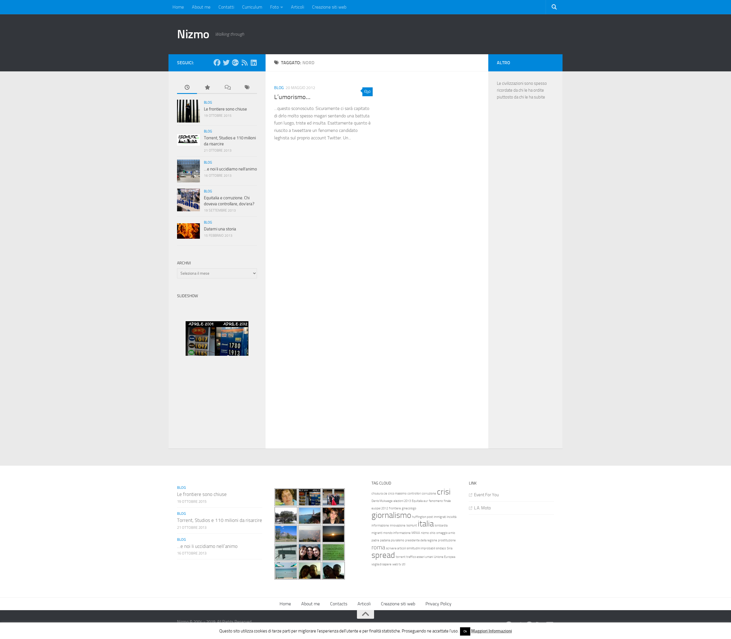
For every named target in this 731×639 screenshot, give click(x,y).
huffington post (422, 517)
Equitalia (417, 501)
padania (385, 540)
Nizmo (193, 34)
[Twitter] (226, 62)
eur (425, 501)
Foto (274, 7)
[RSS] (244, 62)
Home (178, 7)
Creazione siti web (329, 7)
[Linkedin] (253, 62)
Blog (279, 87)
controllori (414, 493)
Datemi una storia (220, 229)
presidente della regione (421, 540)
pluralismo (397, 540)
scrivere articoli (396, 548)
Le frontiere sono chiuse (225, 109)
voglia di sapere (381, 564)
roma (378, 547)
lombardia (441, 525)
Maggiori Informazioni (491, 631)
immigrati (440, 517)
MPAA (415, 533)
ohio (432, 533)
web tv (396, 564)
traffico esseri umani (419, 557)
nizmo (425, 533)
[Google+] (235, 62)
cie (385, 493)
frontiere (395, 508)
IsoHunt (411, 525)
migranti (376, 533)
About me (201, 7)
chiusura (377, 493)
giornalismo (391, 515)
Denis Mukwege (382, 501)
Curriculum (252, 7)
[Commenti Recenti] (227, 88)
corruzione (429, 493)
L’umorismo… (292, 97)
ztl (403, 564)
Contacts (338, 603)
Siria (449, 548)
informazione (380, 525)
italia (426, 524)
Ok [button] (465, 631)
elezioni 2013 (402, 501)
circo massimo (397, 493)
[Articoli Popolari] (207, 88)
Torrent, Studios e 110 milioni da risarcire (219, 520)
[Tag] (247, 88)
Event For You (486, 494)
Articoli (297, 7)
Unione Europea (444, 557)
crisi (444, 492)
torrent (400, 557)
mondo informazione (397, 533)
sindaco (441, 548)
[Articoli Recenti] (187, 88)
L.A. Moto (482, 508)
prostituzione (447, 540)
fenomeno (436, 501)
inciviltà (451, 517)
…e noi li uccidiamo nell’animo (230, 169)
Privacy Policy (438, 603)
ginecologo (409, 508)
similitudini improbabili (421, 548)
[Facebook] (217, 62)
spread (383, 555)
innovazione (397, 525)
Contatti (226, 7)
